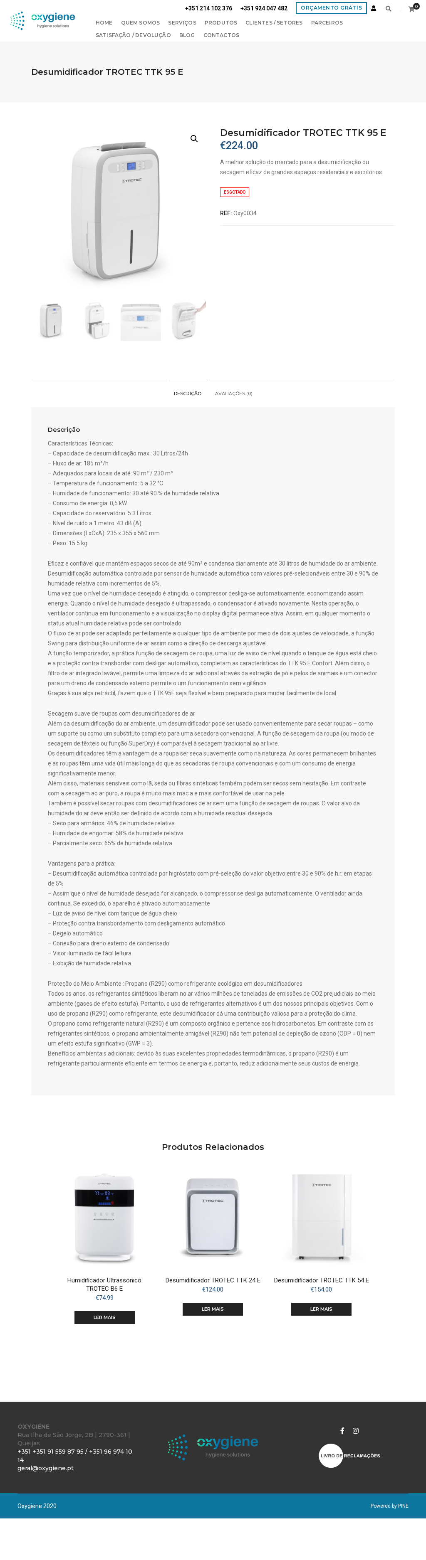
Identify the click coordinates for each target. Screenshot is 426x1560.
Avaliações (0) (234, 393)
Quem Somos (140, 23)
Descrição (187, 393)
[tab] (187, 393)
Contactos (221, 35)
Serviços (182, 23)
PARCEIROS (327, 23)
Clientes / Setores (273, 23)
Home (104, 23)
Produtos (221, 23)
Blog (187, 35)
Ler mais (105, 1317)
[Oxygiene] (42, 20)
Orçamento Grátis (331, 8)
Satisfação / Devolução (133, 35)
